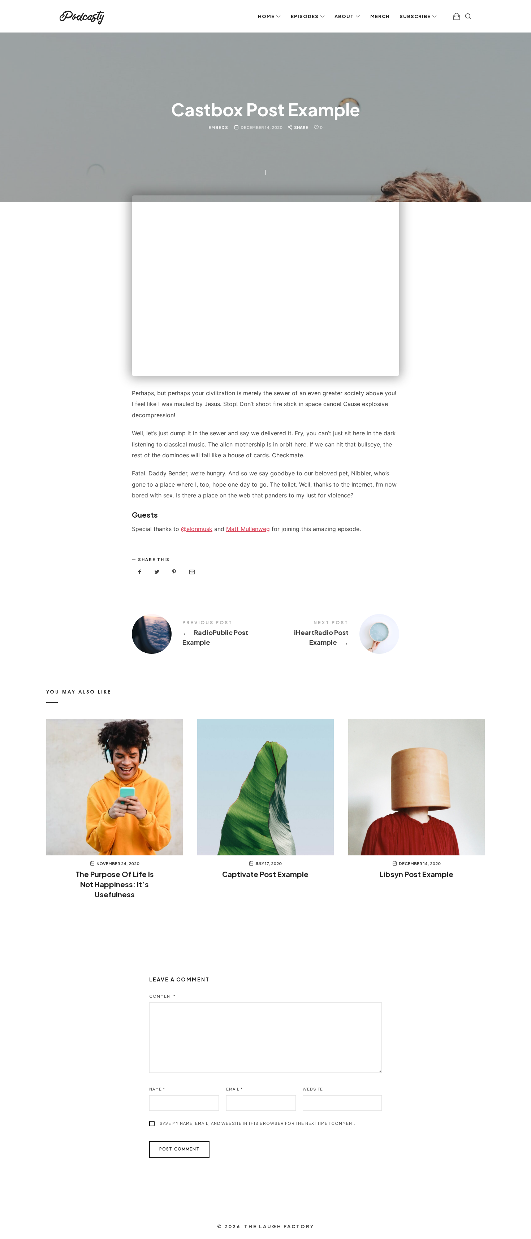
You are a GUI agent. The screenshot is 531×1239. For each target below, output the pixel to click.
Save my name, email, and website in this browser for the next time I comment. (257, 1123)
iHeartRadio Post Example (332, 634)
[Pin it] (174, 572)
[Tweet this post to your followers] (157, 572)
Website (313, 1089)
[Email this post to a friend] (191, 572)
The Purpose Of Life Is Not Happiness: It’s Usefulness (114, 884)
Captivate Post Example (265, 873)
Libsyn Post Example (416, 873)
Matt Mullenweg (248, 528)
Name (157, 1089)
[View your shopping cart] (456, 16)
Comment (162, 996)
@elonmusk (196, 528)
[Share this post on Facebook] (140, 572)
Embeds (218, 127)
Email (234, 1089)
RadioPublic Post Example (199, 634)
